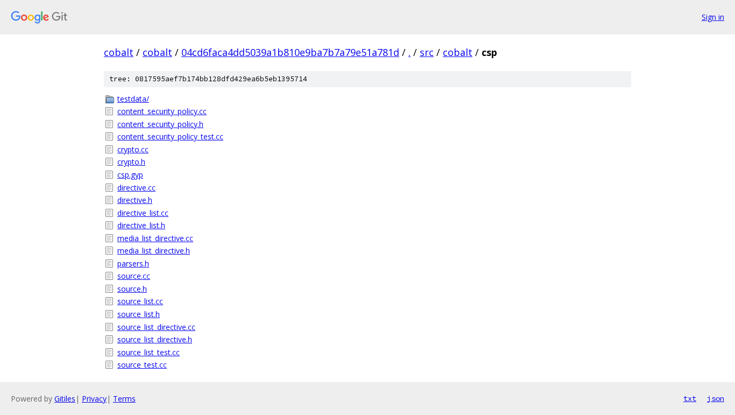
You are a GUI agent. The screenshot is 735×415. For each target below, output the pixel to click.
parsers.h (133, 263)
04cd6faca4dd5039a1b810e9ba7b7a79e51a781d (290, 52)
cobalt (118, 52)
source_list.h (138, 314)
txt (689, 398)
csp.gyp (130, 175)
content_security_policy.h (160, 124)
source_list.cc (140, 301)
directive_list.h (141, 225)
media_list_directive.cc (155, 238)
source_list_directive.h (154, 339)
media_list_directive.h (153, 250)
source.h (132, 289)
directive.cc (136, 187)
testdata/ (133, 99)
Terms (124, 398)
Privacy (94, 398)
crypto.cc (133, 149)
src (427, 52)
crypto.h (131, 162)
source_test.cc (142, 365)
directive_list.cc (142, 213)
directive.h (134, 200)
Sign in (713, 17)
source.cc (133, 276)
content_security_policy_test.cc (170, 136)
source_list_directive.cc (156, 327)
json (715, 398)
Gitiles (64, 398)
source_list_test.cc (148, 352)
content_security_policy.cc (162, 111)
